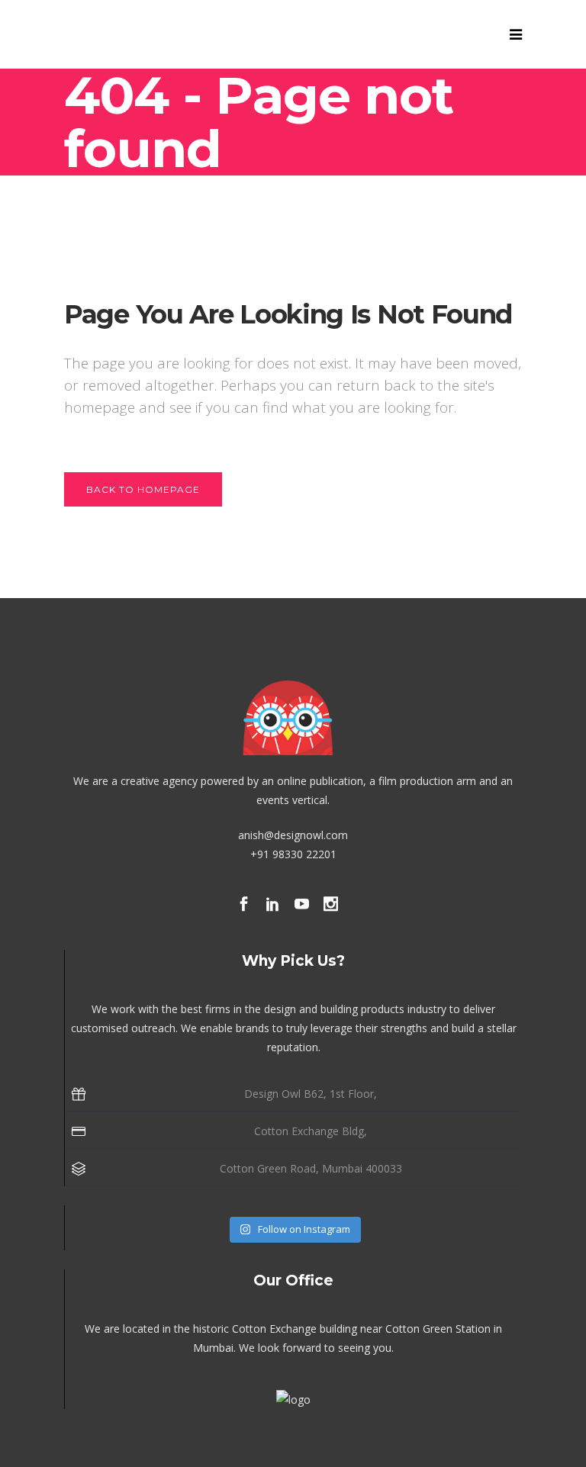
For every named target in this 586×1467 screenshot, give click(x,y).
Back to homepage (143, 489)
